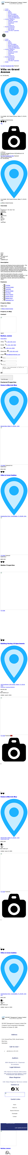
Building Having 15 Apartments (13, 643)
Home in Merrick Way (9, 385)
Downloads (11, 23)
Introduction (11, 28)
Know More (4, 338)
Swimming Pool (9, 300)
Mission (10, 13)
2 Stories (7, 285)
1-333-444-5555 (10, 348)
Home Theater (9, 294)
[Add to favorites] (4, 122)
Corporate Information (14, 18)
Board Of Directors (13, 15)
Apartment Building (10, 687)
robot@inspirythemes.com (13, 354)
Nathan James (6, 336)
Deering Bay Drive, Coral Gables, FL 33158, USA (13, 516)
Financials (10, 20)
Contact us (11, 25)
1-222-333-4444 (11, 341)
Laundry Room (9, 296)
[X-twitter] (17, 1089)
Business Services (10, 26)
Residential (8, 66)
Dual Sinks (8, 289)
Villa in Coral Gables (9, 475)
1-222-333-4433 (13, 351)
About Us (7, 10)
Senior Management (13, 16)
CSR (9, 24)
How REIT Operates (13, 30)
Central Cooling (9, 287)
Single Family (4, 839)
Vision (9, 11)
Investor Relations (10, 19)
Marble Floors (9, 298)
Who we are (11, 29)
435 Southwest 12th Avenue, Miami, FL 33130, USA (13, 685)
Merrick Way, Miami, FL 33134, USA (10, 426)
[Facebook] (13, 1089)
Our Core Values (12, 14)
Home (6, 9)
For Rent (3, 66)
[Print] (5, 122)
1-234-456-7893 (11, 345)
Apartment (3, 687)
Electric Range (9, 291)
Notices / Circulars (13, 21)
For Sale (3, 465)
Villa (13, 66)
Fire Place (8, 292)
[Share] (1, 124)
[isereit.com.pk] (14, 4)
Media (6, 31)
